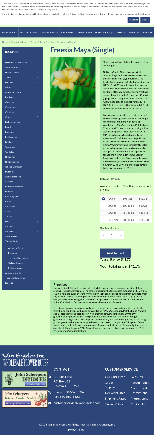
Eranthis (9, 127)
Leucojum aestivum (14, 186)
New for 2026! (12, 72)
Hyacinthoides (12, 161)
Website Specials (13, 67)
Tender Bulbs (36, 42)
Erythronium (11, 137)
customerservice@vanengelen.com (77, 403)
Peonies (9, 226)
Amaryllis (9, 231)
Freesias (50, 42)
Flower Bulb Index (19, 42)
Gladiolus (9, 152)
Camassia (9, 102)
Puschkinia (10, 206)
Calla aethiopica (15, 263)
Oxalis (8, 201)
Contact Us (138, 404)
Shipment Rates (115, 398)
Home (5, 42)
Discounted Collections (16, 62)
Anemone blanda (13, 92)
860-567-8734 (74, 392)
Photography (139, 398)
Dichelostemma (12, 122)
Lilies (7, 221)
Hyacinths (10, 156)
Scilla (7, 211)
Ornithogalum (11, 196)
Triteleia (9, 216)
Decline (145, 20)
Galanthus (10, 147)
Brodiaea (9, 97)
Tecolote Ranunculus (18, 258)
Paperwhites (11, 236)
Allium (8, 87)
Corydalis (9, 112)
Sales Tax (137, 377)
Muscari (9, 191)
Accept (134, 20)
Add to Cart (115, 253)
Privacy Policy (76, 429)
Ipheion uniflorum (13, 166)
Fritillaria (9, 142)
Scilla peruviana (15, 268)
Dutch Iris (10, 171)
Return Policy (140, 382)
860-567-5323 (70, 396)
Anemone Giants (16, 248)
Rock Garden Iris (13, 176)
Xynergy (105, 424)
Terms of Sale (114, 404)
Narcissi (9, 82)
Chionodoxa (11, 107)
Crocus (8, 117)
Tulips (8, 77)
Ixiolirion (9, 181)
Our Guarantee (115, 377)
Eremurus (9, 132)
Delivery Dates (115, 393)
